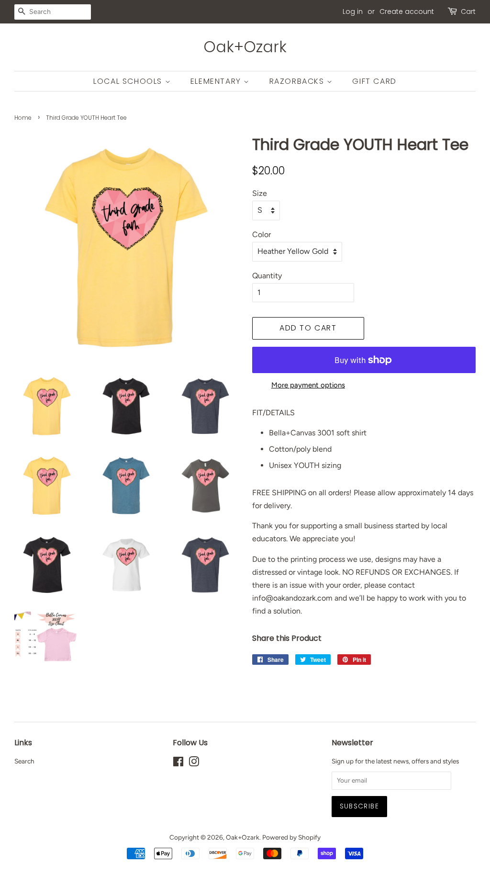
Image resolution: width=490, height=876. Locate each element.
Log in (353, 11)
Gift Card (374, 81)
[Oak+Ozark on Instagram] (194, 763)
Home (23, 118)
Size (259, 193)
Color (261, 234)
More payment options (308, 385)
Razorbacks (298, 81)
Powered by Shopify (291, 837)
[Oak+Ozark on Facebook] (178, 763)
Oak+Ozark (245, 47)
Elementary (217, 81)
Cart (468, 11)
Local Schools (129, 81)
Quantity (267, 275)
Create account (406, 11)
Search (24, 761)
